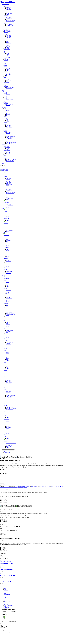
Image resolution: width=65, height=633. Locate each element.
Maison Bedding (8, 33)
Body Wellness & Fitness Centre (11, 20)
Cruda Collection (8, 125)
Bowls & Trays (8, 43)
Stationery (7, 47)
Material (52, 486)
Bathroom (5, 71)
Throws (7, 70)
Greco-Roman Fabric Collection (11, 159)
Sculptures (7, 54)
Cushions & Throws (7, 48)
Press (5, 588)
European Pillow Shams (9, 68)
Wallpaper (5, 122)
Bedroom (5, 65)
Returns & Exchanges (7, 604)
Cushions (7, 50)
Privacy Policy (6, 606)
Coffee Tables (8, 133)
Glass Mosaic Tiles (9, 78)
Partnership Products (23, 486)
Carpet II (7, 111)
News (5, 589)
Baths (7, 84)
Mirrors (7, 135)
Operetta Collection (9, 229)
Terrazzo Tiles (8, 81)
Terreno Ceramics (8, 34)
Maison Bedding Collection (8, 31)
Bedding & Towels (7, 150)
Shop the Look (9, 204)
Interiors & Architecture (7, 587)
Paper (63, 486)
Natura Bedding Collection (10, 445)
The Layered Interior (9, 24)
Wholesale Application (7, 600)
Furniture (3, 129)
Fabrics (5, 415)
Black (32, 486)
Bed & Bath (4, 63)
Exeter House (8, 8)
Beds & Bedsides (8, 132)
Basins (7, 305)
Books (5, 22)
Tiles (5, 76)
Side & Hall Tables (9, 138)
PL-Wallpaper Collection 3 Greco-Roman (6, 487)
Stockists (5, 608)
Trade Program (6, 597)
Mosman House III (9, 7)
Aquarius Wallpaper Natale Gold (6, 563)
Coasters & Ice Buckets (9, 99)
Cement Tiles (8, 297)
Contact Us (6, 590)
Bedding (7, 151)
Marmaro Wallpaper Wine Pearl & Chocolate (9, 575)
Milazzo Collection (9, 88)
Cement (7, 117)
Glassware (7, 96)
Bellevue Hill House (9, 13)
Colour (40, 486)
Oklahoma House (8, 9)
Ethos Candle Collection (9, 230)
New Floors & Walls (7, 30)
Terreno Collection (9, 272)
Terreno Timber (8, 37)
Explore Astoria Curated (9, 104)
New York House (8, 181)
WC (26, 487)
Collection (36, 486)
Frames (7, 242)
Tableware (5, 92)
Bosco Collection (8, 126)
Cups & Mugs (8, 94)
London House (8, 11)
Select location (3, 627)
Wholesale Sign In (7, 601)
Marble (7, 119)
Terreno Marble (8, 36)
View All (7, 14)
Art (4, 51)
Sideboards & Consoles (9, 137)
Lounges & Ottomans (9, 134)
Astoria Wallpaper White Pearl (6, 581)
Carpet (5, 108)
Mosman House (10, 206)
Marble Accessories (9, 62)
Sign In (5, 451)
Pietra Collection (8, 61)
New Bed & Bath (6, 29)
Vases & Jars (8, 46)
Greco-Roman (48, 486)
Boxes (7, 241)
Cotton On (7, 19)
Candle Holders (8, 57)
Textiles (3, 144)
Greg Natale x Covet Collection (11, 142)
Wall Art (7, 53)
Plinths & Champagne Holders (10, 136)
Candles (7, 56)
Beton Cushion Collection (10, 87)
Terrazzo (7, 121)
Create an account (7, 594)
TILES (5, 116)
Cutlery (7, 323)
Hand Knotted (8, 113)
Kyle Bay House (10, 205)
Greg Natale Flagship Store (10, 21)
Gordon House (8, 10)
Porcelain (7, 120)
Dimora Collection (9, 127)
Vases (5, 58)
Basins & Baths (6, 82)
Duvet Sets (7, 67)
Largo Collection (8, 383)
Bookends (7, 42)
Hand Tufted (8, 114)
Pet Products (8, 45)
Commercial (6, 15)
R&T (14, 487)
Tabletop (5, 436)
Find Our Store (6, 607)
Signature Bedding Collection (10, 89)
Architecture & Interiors (5, 4)
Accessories (4, 38)
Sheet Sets (7, 69)
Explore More (6, 32)
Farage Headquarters (9, 18)
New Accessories (6, 28)
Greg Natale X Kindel (9, 143)
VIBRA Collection (6, 223)
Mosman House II (9, 12)
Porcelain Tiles (8, 80)
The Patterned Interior (9, 25)
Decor (5, 39)
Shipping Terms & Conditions (8, 605)
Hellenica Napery (8, 162)
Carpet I (7, 110)
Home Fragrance (6, 258)
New (3, 26)
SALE (3, 163)
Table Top (5, 97)
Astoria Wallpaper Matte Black (6, 569)
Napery (7, 332)
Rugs (5, 112)
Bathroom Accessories (9, 73)
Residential (6, 5)
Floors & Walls (4, 106)
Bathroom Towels (8, 74)
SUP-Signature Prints (18, 487)
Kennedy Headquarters (9, 17)
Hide (7, 115)
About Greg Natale (7, 586)
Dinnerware (8, 95)
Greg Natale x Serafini (9, 141)
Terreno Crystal (8, 35)
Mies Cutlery (8, 105)
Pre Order (2, 483)
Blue (34, 486)
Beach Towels (8, 75)
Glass (7, 118)
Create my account (7, 452)
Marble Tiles (8, 79)
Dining (3, 90)
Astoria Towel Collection (10, 313)
